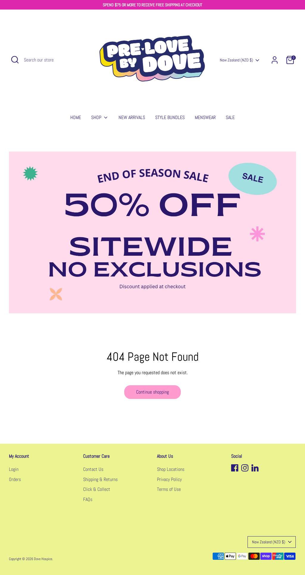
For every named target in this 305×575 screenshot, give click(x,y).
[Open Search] (15, 60)
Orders (15, 479)
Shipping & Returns (100, 479)
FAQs (87, 499)
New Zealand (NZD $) (236, 60)
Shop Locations (170, 469)
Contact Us (93, 469)
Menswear (205, 117)
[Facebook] (234, 467)
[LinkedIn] (255, 467)
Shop (96, 117)
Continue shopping (152, 392)
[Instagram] (244, 467)
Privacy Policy (169, 479)
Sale (230, 117)
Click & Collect (96, 489)
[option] (152, 232)
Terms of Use (169, 489)
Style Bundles (170, 117)
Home (75, 117)
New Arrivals (132, 117)
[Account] (275, 60)
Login (13, 469)
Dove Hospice (43, 558)
